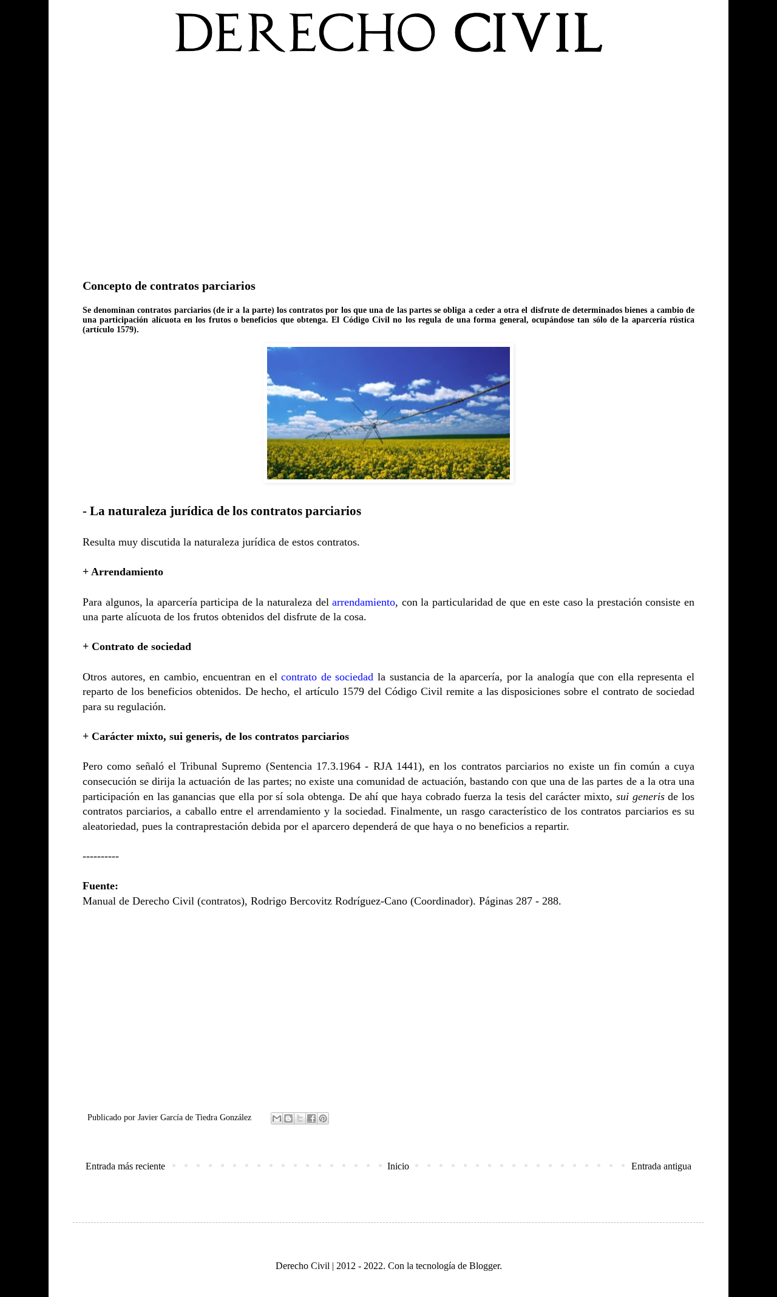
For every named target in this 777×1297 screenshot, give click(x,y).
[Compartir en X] (300, 1118)
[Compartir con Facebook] (311, 1118)
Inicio (398, 1166)
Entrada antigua (661, 1166)
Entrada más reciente (125, 1166)
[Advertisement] (388, 163)
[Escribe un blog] (288, 1118)
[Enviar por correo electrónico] (277, 1118)
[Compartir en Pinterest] (323, 1118)
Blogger (484, 1266)
